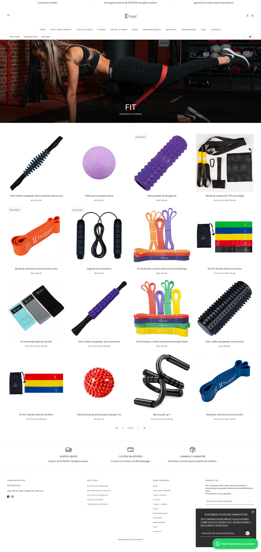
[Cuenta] (247, 15)
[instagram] (12, 496)
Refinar (45, 37)
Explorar (15, 37)
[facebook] (8, 496)
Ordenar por (31, 37)
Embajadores (159, 522)
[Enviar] (247, 533)
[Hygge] (130, 15)
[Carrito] (252, 15)
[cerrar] (252, 511)
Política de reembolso (97, 495)
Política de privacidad (97, 486)
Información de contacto (99, 491)
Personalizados (160, 513)
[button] (245, 37)
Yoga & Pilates (159, 495)
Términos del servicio (97, 504)
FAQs (155, 527)
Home (155, 486)
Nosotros (157, 518)
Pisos (155, 509)
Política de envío (95, 500)
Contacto (157, 531)
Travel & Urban (160, 504)
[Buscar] (8, 15)
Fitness (156, 500)
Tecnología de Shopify (130, 539)
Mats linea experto (162, 491)
